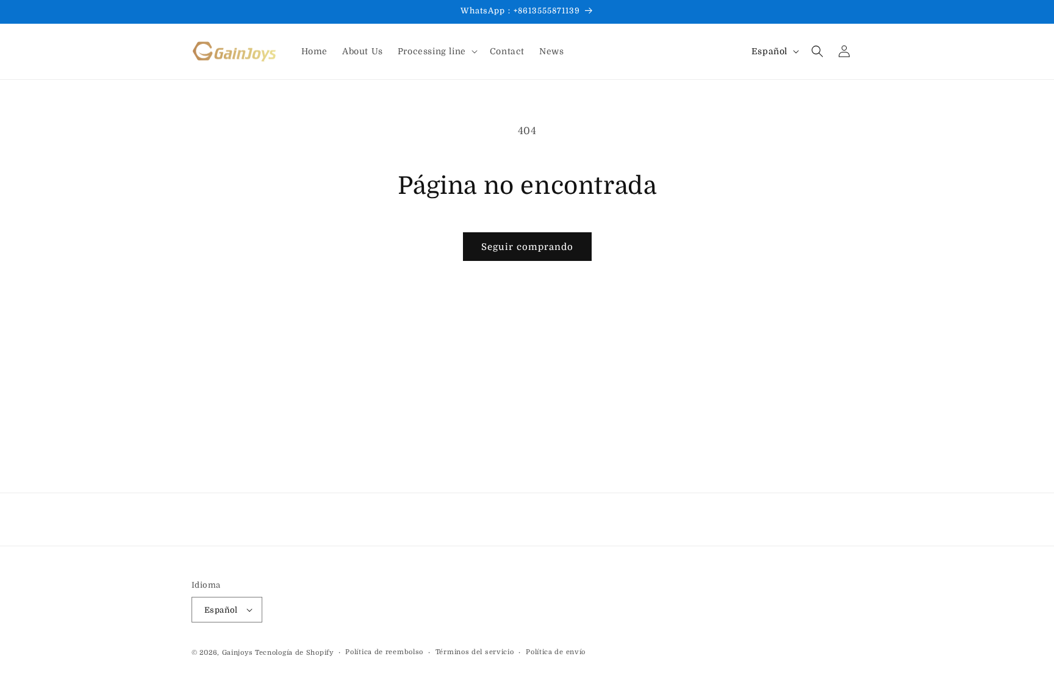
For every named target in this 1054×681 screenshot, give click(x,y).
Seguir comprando (527, 246)
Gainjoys (237, 653)
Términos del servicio (475, 652)
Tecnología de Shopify (294, 653)
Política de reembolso (384, 652)
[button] (436, 51)
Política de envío (556, 652)
